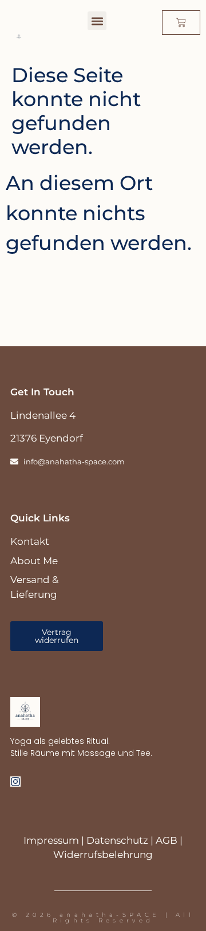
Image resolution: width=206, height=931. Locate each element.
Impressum (51, 840)
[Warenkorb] (181, 22)
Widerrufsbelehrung (103, 854)
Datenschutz (117, 840)
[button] (97, 20)
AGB (166, 840)
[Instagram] (15, 781)
